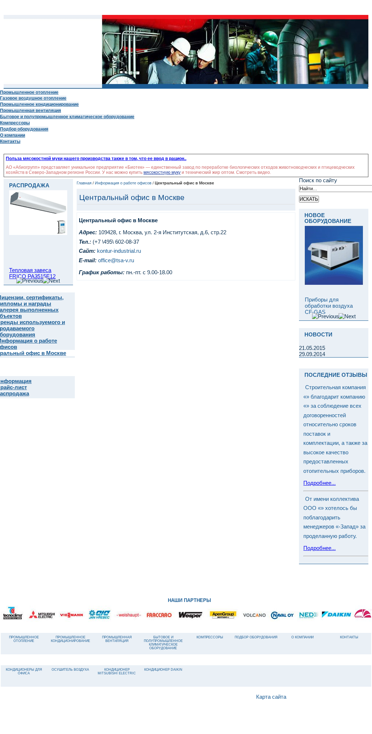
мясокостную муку (162, 172)
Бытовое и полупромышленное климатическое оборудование (67, 116)
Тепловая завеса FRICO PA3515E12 (32, 273)
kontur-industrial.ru (119, 251)
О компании (12, 135)
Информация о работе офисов (123, 183)
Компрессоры (15, 122)
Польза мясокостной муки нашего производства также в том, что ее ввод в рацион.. (96, 158)
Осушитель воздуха (70, 669)
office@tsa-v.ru (116, 260)
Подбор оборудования (24, 129)
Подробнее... (319, 483)
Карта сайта (271, 697)
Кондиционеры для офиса (24, 671)
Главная (84, 183)
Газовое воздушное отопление (33, 98)
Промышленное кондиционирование (39, 104)
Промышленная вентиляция (30, 110)
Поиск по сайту (318, 180)
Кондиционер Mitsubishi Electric (117, 671)
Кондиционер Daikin (163, 669)
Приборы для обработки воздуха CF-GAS (329, 305)
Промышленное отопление (29, 92)
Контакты (10, 141)
